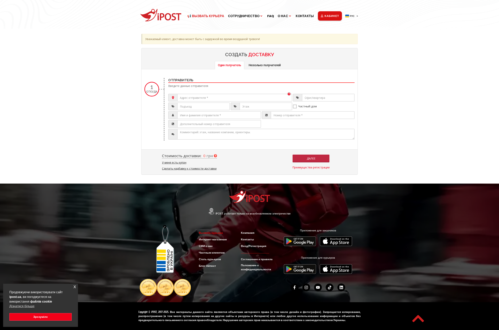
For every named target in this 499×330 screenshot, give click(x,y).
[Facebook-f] (294, 287)
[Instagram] (306, 287)
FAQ (270, 16)
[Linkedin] (341, 287)
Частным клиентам (212, 252)
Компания (247, 233)
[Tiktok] (330, 287)
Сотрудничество (243, 16)
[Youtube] (318, 287)
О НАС (283, 16)
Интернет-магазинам (213, 239)
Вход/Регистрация (253, 246)
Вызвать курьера (211, 233)
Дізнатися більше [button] (22, 306)
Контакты (305, 16)
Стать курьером (210, 259)
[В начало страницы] (418, 318)
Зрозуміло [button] (40, 316)
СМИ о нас (206, 246)
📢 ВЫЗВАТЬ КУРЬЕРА (205, 16)
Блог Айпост (207, 266)
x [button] (74, 286)
